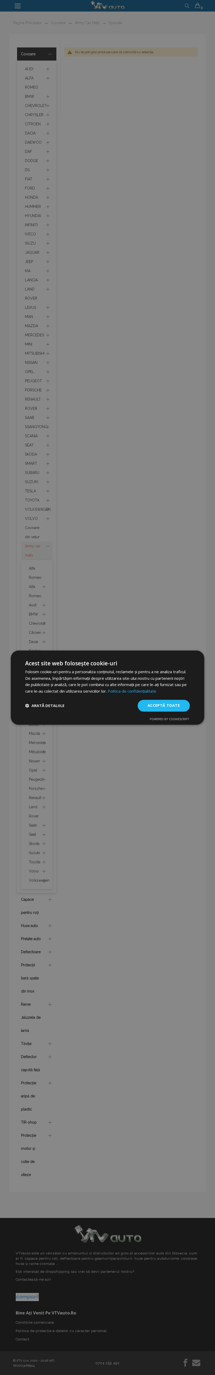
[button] (44, 706)
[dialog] (107, 687)
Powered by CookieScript (169, 719)
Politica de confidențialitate (132, 691)
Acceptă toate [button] (164, 705)
